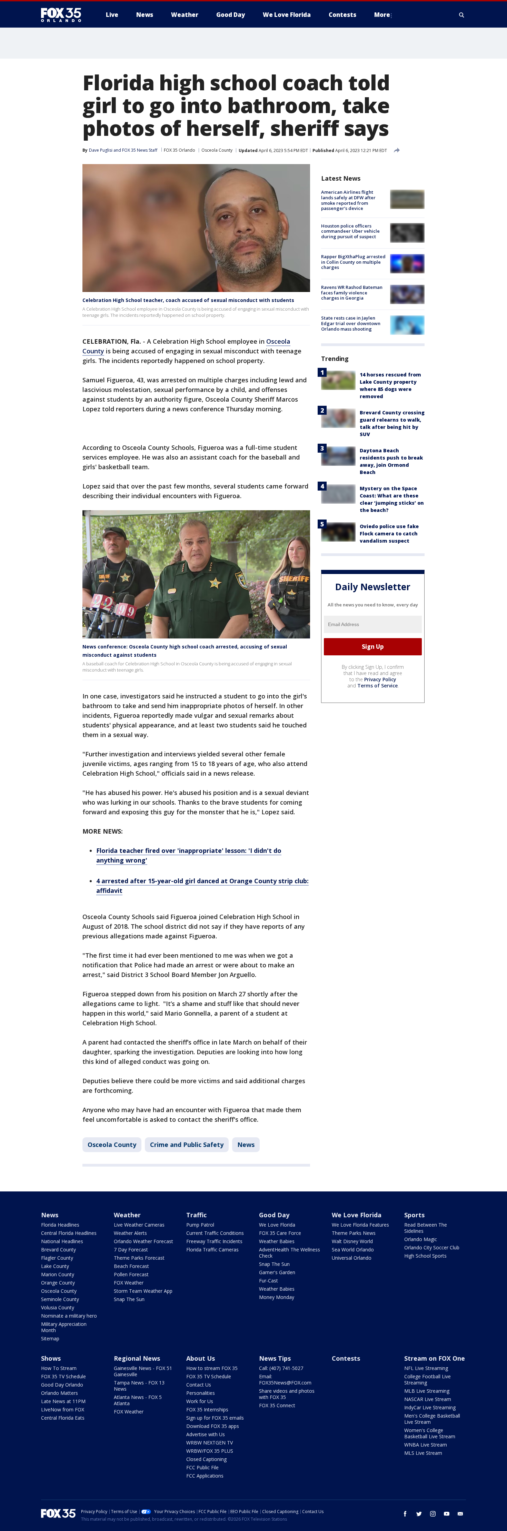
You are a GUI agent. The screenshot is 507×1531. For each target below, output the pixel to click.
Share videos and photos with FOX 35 (287, 1394)
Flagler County (57, 1258)
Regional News (137, 1358)
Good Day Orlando (62, 1384)
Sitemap (50, 1338)
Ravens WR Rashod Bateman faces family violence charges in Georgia (351, 292)
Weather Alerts (130, 1233)
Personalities (200, 1393)
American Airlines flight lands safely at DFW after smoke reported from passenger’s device (348, 200)
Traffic (196, 1215)
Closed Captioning (206, 1459)
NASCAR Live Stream (427, 1399)
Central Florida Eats (62, 1417)
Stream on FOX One (434, 1358)
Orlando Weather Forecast (143, 1241)
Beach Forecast (131, 1266)
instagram (432, 1513)
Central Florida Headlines (69, 1233)
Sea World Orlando (353, 1249)
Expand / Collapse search (462, 15)
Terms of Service (377, 685)
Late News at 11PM (63, 1401)
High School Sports (425, 1255)
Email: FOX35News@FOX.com (285, 1379)
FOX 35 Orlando (179, 150)
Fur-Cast (268, 1280)
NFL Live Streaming (426, 1368)
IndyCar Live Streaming (430, 1407)
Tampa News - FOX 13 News (139, 1385)
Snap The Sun (129, 1299)
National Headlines (62, 1241)
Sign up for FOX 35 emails (215, 1417)
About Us (200, 1358)
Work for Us (199, 1401)
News (246, 1144)
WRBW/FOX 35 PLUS (209, 1451)
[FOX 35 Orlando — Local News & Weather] (64, 15)
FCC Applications (204, 1475)
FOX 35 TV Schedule (63, 1376)
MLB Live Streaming (426, 1391)
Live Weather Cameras (139, 1224)
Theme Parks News (354, 1233)
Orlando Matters (59, 1393)
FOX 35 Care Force (280, 1233)
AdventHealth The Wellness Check (289, 1252)
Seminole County (60, 1299)
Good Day (274, 1215)
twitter (419, 1513)
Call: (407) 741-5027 (281, 1368)
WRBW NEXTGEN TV (209, 1442)
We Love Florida (277, 1224)
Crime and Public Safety (186, 1144)
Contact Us (198, 1384)
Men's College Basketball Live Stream (432, 1418)
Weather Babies (277, 1241)
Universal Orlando (351, 1258)
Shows (51, 1358)
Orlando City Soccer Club (431, 1247)
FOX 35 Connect (277, 1405)
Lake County (55, 1266)
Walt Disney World (352, 1241)
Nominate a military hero (69, 1315)
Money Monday (276, 1297)
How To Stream (59, 1368)
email (460, 1513)
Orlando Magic (420, 1239)
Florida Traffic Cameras (212, 1249)
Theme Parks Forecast (139, 1258)
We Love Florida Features (360, 1224)
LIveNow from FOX (62, 1409)
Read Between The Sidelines (425, 1227)
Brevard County (58, 1249)
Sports (414, 1215)
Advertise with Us (205, 1434)
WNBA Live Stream (425, 1444)
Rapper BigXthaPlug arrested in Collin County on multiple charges (353, 261)
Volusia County (57, 1307)
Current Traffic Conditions (215, 1233)
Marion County (57, 1274)
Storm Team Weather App (143, 1291)
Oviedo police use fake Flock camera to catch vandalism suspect (389, 533)
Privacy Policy (380, 679)
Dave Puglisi (100, 150)
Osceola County (216, 150)
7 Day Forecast (131, 1249)
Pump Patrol (200, 1224)
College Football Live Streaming (427, 1379)
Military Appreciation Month (64, 1327)
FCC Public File (202, 1467)
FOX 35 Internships (207, 1409)
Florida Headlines (60, 1224)
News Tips (275, 1358)
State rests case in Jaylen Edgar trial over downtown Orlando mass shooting (350, 323)
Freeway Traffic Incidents (214, 1241)
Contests (346, 1358)
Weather (127, 1215)
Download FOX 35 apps (212, 1426)
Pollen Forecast (131, 1274)
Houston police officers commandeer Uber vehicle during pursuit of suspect (350, 230)
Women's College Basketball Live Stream (429, 1433)
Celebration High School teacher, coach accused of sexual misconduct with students (188, 300)
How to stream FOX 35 (212, 1368)
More (382, 15)
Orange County (58, 1282)
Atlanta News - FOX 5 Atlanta (138, 1400)
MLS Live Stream (423, 1453)
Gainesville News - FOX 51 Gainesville (143, 1371)
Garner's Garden (277, 1272)
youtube (446, 1513)
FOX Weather (128, 1282)
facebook (405, 1513)
